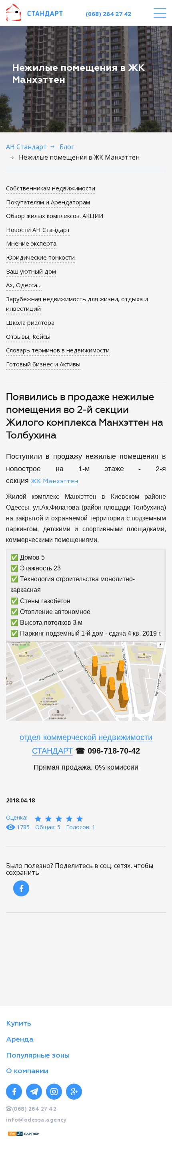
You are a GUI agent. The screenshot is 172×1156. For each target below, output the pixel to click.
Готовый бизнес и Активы (43, 364)
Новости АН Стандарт (38, 230)
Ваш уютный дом (31, 271)
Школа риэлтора (30, 322)
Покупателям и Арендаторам (48, 202)
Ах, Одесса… (24, 285)
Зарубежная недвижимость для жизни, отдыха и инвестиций (77, 304)
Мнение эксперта (31, 243)
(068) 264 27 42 (108, 13)
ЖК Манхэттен (54, 481)
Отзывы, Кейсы (28, 336)
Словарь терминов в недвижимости (58, 350)
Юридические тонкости (40, 257)
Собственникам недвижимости (50, 188)
